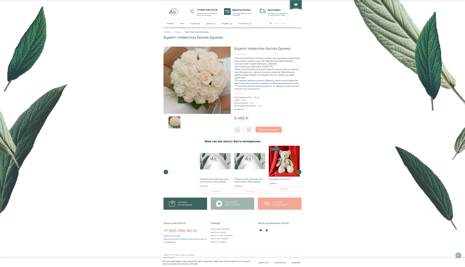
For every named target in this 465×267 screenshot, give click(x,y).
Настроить (296, 262)
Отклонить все (280, 262)
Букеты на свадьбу (218, 242)
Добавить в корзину (269, 129)
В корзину (215, 191)
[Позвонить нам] (458, 255)
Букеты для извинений (220, 229)
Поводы (177, 32)
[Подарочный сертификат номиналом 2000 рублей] (215, 161)
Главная (166, 32)
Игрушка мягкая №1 (279, 179)
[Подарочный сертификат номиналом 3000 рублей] (249, 161)
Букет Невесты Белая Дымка (197, 32)
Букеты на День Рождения (221, 235)
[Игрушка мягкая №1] (284, 161)
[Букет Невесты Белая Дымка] (197, 80)
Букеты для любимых (219, 238)
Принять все (263, 262)
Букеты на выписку (218, 232)
